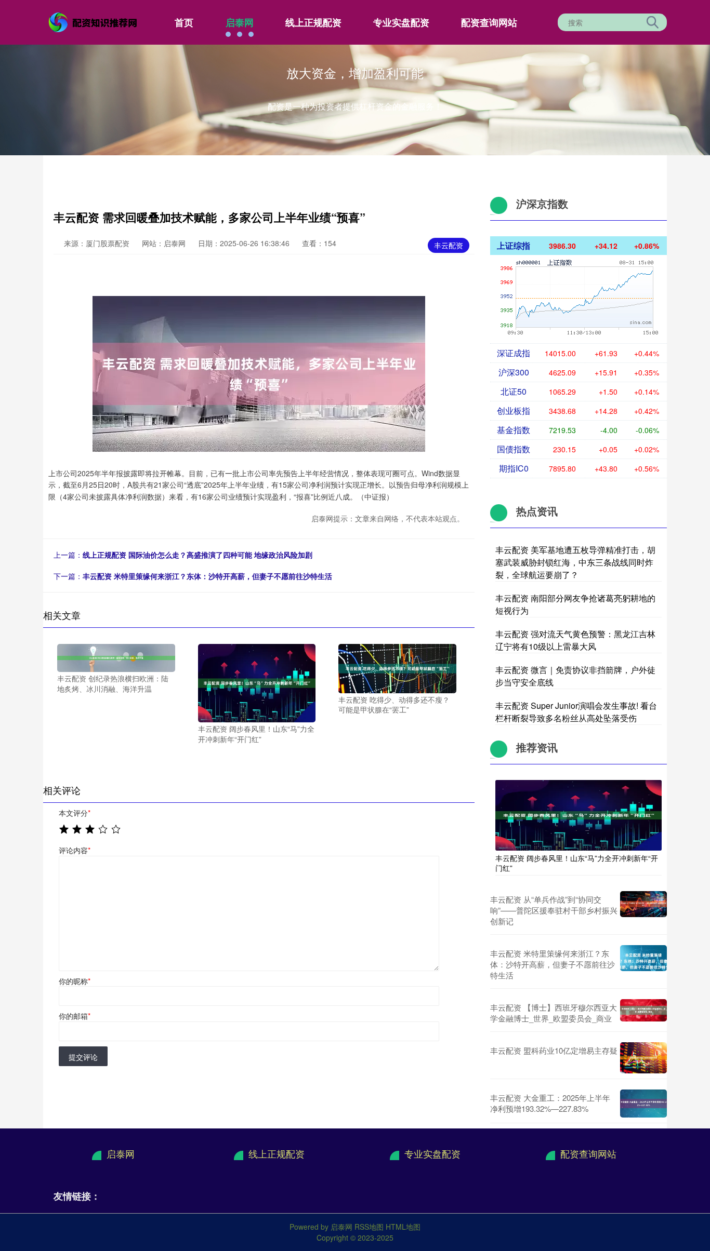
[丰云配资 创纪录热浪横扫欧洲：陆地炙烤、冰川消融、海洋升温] (116, 657)
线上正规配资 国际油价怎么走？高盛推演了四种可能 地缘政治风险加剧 (197, 554)
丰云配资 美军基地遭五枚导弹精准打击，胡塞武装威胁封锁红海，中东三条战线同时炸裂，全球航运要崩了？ (575, 562)
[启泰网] (94, 21)
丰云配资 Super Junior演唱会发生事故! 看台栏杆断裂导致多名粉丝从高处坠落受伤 (576, 712)
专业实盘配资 (401, 22)
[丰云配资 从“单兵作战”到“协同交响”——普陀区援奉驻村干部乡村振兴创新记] (643, 910)
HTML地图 (403, 1226)
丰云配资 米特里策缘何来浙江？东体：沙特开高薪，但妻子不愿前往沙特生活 (207, 576)
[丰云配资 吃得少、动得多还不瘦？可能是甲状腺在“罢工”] (397, 667)
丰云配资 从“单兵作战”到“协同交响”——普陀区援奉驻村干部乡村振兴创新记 (553, 910)
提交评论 (83, 1057)
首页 (184, 22)
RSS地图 (369, 1226)
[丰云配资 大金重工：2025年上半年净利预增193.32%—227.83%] (643, 1103)
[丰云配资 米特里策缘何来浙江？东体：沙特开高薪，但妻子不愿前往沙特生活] (643, 964)
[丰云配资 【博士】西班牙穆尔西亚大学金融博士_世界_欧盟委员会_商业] (643, 1012)
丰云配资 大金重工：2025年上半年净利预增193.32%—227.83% (550, 1103)
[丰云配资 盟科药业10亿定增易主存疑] (643, 1057)
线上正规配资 (313, 22)
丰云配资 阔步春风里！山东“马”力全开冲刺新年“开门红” (576, 862)
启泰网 (240, 22)
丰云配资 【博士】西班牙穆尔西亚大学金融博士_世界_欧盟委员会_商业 (553, 1013)
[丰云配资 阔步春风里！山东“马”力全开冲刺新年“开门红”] (257, 682)
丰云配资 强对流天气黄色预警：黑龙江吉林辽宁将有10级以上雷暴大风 (575, 640)
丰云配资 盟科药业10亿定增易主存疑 (553, 1050)
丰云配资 (448, 245)
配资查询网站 (489, 22)
